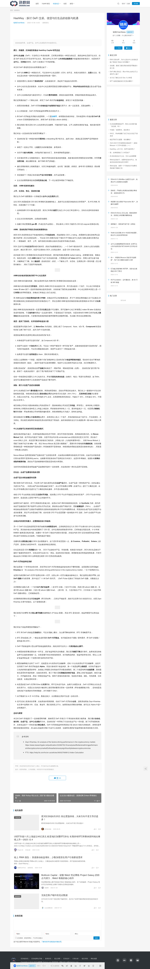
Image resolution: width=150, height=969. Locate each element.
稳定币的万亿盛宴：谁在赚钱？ (120, 139)
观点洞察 (57, 958)
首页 (37, 3)
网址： (77, 934)
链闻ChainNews (19, 22)
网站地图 (94, 958)
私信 (129, 48)
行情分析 (17, 817)
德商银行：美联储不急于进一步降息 (123, 224)
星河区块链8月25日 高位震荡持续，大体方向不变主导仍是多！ (69, 818)
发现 (71, 3)
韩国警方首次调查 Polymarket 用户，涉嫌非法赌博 (124, 202)
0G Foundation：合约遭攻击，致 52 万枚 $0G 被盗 (124, 281)
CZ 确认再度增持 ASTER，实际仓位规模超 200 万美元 (124, 270)
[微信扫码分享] (62, 965)
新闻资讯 (45, 22)
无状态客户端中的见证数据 (54, 895)
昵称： (18, 934)
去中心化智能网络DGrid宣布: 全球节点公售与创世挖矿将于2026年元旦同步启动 (124, 246)
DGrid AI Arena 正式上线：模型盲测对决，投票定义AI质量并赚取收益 (124, 214)
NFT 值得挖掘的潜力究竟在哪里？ (121, 81)
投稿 (136, 3)
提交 (96, 938)
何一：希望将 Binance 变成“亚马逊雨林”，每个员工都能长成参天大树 (123, 258)
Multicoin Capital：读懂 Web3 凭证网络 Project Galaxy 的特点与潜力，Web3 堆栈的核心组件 (70, 876)
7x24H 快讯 (46, 3)
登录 (123, 3)
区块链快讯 (24, 958)
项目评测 (17, 876)
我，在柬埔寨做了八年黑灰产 (120, 152)
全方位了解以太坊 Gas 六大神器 (121, 77)
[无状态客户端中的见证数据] (26, 901)
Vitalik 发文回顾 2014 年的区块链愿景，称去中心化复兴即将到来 (124, 234)
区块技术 (66, 958)
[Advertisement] (57, 32)
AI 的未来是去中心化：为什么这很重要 (123, 156)
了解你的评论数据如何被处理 (51, 941)
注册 (128, 3)
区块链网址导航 (36, 958)
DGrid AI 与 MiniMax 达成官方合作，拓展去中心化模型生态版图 (124, 180)
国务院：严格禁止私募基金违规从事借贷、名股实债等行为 (124, 191)
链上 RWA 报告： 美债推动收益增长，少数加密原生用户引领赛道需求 (48, 857)
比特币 (54, 116)
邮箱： (47, 934)
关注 (119, 48)
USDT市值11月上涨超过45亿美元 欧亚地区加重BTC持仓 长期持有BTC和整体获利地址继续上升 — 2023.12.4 (57, 838)
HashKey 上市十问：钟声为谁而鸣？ (122, 149)
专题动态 (56, 3)
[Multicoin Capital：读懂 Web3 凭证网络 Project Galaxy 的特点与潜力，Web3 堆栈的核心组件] (26, 881)
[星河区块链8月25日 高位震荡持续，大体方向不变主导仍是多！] (26, 822)
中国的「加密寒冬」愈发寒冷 (120, 130)
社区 (65, 3)
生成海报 (56, 966)
